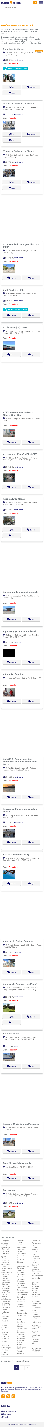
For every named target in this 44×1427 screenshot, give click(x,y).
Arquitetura (5, 1260)
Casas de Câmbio (4, 1333)
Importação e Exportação (36, 1279)
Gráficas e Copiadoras (36, 1257)
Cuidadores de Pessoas (21, 1284)
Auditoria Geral (11, 1033)
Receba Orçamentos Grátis (17, 68)
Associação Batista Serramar (18, 941)
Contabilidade (22, 1247)
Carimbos (4, 1325)
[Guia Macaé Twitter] (8, 1396)
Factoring (20, 1351)
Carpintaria (5, 1327)
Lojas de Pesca (35, 1342)
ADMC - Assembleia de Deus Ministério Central (18, 413)
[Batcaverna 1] (9, 1217)
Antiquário (5, 1251)
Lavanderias (36, 1308)
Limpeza (35, 1314)
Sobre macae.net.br (9, 1411)
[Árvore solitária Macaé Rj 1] (9, 878)
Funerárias (36, 1252)
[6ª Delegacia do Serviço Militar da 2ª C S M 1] (9, 272)
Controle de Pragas (21, 1250)
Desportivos (21, 1297)
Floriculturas (36, 1243)
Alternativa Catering (13, 674)
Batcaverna (9, 1190)
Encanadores (21, 1315)
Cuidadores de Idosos (21, 1280)
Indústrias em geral (35, 1287)
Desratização (21, 1299)
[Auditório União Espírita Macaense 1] (9, 1146)
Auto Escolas (6, 1299)
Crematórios (21, 1277)
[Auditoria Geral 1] (9, 1061)
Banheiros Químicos (5, 1313)
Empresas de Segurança (21, 1310)
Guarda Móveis (34, 1261)
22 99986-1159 (10, 777)
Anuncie (5, 1417)
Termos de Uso (19, 1424)
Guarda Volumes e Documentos (36, 1269)
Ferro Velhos (21, 1353)
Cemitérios (5, 1339)
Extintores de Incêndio (21, 1348)
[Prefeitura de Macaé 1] (9, 81)
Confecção (20, 1245)
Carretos (4, 1330)
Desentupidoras (22, 1292)
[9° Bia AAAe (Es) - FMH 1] (9, 349)
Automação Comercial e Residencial (5, 1303)
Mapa (13, 93)
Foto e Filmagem (35, 1246)
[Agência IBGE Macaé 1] (9, 524)
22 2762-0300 (10, 997)
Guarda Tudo (36, 1265)
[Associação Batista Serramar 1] (9, 966)
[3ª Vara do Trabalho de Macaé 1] (9, 176)
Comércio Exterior (20, 1241)
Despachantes (22, 1295)
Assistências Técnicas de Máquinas (5, 1282)
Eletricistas (20, 1306)
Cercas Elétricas (4, 1342)
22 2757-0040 (10, 642)
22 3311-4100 (10, 823)
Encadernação (22, 1313)
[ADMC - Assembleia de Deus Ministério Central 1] (9, 437)
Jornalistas (35, 1301)
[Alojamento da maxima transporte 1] (9, 614)
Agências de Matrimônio (5, 1248)
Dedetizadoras (22, 1287)
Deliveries (20, 1290)
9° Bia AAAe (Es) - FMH (15, 327)
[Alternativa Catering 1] (9, 696)
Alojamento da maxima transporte (21, 592)
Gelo (33, 1254)
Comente (33, 87)
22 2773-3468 (10, 162)
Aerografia (5, 1241)
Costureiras (21, 1274)
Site (13, 87)
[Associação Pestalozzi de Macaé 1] (9, 1011)
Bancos (4, 1310)
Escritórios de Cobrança (21, 1335)
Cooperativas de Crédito (21, 1254)
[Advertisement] (22, 15)
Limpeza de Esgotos (36, 1317)
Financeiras (36, 1241)
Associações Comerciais (5, 1287)
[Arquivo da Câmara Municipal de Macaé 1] (9, 837)
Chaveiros (5, 1345)
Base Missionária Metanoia (17, 1163)
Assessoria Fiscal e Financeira (5, 1276)
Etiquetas (20, 1344)
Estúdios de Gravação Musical (21, 1340)
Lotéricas (35, 1346)
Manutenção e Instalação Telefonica (36, 1350)
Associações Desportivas (5, 1291)
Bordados (4, 1318)
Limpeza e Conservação (36, 1321)
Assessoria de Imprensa (5, 1263)
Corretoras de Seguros (21, 1271)
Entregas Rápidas (20, 1325)
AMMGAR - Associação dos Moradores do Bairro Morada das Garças (20, 761)
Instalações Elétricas (36, 1295)
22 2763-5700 (10, 467)
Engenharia (21, 1322)
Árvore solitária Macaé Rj (16, 854)
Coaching (4, 1350)
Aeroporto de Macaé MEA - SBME (20, 454)
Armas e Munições (4, 1257)
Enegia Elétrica (19, 1318)
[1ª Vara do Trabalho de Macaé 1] (9, 129)
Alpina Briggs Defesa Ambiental (19, 631)
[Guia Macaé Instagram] (14, 1396)
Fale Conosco (7, 1414)
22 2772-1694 (10, 952)
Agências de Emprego (5, 1244)
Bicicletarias (5, 1316)
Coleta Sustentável (5, 1353)
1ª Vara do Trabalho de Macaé (18, 103)
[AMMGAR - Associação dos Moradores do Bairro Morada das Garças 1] (9, 791)
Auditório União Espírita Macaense (21, 1124)
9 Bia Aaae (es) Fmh (13, 290)
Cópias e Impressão (20, 1263)
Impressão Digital (35, 1283)
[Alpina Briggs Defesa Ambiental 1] (9, 657)
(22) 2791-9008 (10, 60)
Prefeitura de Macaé (13, 49)
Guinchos (35, 1273)
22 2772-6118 (10, 115)
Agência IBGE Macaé (14, 499)
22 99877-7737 (10, 1203)
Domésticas (21, 1302)
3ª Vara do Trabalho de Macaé (18, 151)
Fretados (35, 1249)
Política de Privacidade (30, 1424)
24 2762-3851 (10, 258)
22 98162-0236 (10, 510)
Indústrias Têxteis (35, 1291)
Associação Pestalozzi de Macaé (20, 984)
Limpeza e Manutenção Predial (36, 1326)
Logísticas (35, 1339)
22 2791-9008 (10, 1046)
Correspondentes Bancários (23, 1267)
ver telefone (18, 60)
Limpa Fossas (34, 1311)
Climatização (6, 1347)
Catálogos (5, 1336)
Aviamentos (5, 1307)
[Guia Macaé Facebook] (3, 1396)
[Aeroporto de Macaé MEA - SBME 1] (9, 481)
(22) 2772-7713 (10, 301)
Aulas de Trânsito (4, 1295)
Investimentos (37, 1299)
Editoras (20, 1304)
